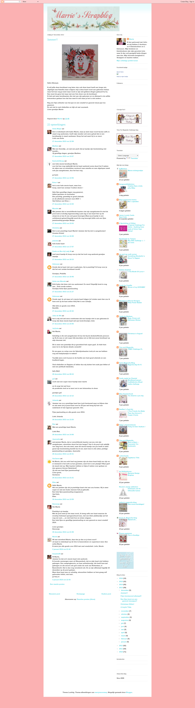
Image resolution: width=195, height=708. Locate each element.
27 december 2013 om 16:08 (63, 236)
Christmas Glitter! (127, 604)
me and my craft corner (128, 254)
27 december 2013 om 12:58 (63, 141)
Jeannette (56, 439)
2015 (121, 581)
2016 (121, 578)
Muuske (55, 208)
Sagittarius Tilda (133, 458)
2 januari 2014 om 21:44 (61, 549)
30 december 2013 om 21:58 (63, 532)
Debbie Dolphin (125, 270)
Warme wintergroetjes (135, 170)
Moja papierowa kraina (127, 200)
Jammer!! (124, 593)
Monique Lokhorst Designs (129, 301)
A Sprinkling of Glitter (127, 223)
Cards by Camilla (125, 285)
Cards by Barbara (125, 316)
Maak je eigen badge (122, 76)
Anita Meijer (57, 129)
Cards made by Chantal (128, 378)
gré (53, 379)
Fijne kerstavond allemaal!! (131, 596)
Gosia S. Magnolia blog (128, 518)
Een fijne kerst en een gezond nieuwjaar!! (129, 600)
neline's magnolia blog (128, 502)
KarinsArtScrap (58, 161)
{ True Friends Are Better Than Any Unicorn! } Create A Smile (136, 413)
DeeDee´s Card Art (126, 409)
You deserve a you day (136, 396)
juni (122, 626)
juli (122, 623)
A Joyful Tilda (126, 607)
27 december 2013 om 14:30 (63, 204)
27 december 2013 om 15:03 (63, 223)
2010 (121, 652)
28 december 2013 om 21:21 (63, 478)
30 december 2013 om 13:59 (63, 499)
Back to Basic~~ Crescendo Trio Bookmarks (133, 444)
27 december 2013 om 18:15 (63, 259)
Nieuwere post (54, 594)
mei (122, 629)
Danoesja (56, 504)
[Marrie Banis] (117, 74)
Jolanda (55, 400)
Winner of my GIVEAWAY (136, 287)
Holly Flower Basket (135, 302)
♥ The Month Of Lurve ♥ (136, 271)
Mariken (55, 146)
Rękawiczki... (132, 519)
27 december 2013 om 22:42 (63, 311)
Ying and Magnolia (126, 440)
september (125, 617)
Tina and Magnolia (126, 347)
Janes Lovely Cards (126, 215)
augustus (125, 620)
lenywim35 (56, 554)
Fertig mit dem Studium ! (136, 427)
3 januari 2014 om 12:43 (61, 580)
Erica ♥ (55, 182)
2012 (121, 645)
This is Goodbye (133, 535)
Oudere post (106, 594)
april (123, 632)
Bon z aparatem (133, 201)
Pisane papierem (125, 533)
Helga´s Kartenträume (127, 425)
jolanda (55, 241)
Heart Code (123, 217)
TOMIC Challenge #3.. (135, 349)
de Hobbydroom (125, 471)
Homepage (81, 594)
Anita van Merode (59, 281)
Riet (53, 424)
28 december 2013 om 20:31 (63, 454)
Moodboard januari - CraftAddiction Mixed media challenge (135, 382)
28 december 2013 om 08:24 (63, 374)
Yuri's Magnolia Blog (127, 363)
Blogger (129, 692)
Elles (54, 482)
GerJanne (56, 458)
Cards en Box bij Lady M (61, 251)
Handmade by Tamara (127, 239)
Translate (134, 158)
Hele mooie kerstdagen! (136, 504)
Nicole (54, 537)
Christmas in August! (135, 333)
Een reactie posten (57, 584)
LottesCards (124, 456)
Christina (55, 228)
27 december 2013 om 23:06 (63, 324)
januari (124, 642)
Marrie (131, 39)
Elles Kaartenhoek (126, 394)
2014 (121, 584)
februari (124, 639)
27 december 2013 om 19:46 (63, 277)
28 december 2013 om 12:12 (63, 396)
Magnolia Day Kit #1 (135, 365)
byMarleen (123, 169)
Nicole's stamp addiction (128, 487)
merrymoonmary (101, 692)
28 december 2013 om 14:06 (63, 434)
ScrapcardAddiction (126, 184)
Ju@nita (55, 328)
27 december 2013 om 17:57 (63, 247)
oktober (124, 614)
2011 (121, 649)
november (125, 611)
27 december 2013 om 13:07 (63, 156)
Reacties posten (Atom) (86, 599)
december (125, 590)
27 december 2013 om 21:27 (63, 292)
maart (123, 636)
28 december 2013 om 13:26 (63, 419)
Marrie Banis (120, 72)
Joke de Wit (56, 316)
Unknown (56, 264)
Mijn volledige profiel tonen (127, 61)
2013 (121, 587)
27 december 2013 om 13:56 (63, 178)
